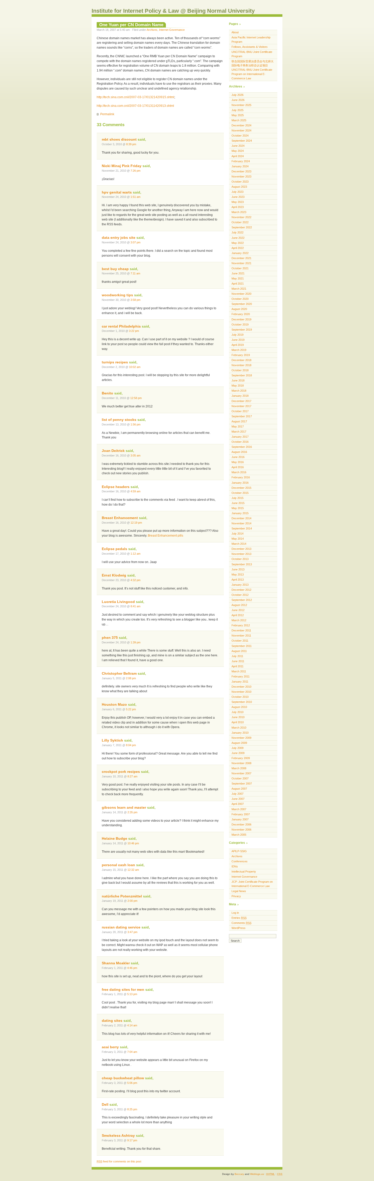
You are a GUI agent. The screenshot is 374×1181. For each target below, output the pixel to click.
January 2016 (240, 482)
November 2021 (241, 263)
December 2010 (241, 686)
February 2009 (241, 758)
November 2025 (241, 105)
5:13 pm (132, 994)
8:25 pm (132, 1109)
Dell (105, 1104)
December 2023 (241, 171)
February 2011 (241, 676)
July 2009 (237, 747)
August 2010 (239, 706)
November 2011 (241, 635)
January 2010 (240, 732)
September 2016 (242, 446)
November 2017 (241, 406)
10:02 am (134, 366)
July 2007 (237, 793)
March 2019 (239, 349)
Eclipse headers (116, 487)
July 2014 (237, 533)
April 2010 (238, 722)
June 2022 (238, 237)
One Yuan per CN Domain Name (131, 24)
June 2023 (238, 196)
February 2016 (241, 477)
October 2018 (240, 370)
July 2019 (237, 334)
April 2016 (238, 467)
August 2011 (239, 651)
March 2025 (239, 120)
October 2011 (240, 640)
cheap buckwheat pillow (123, 1078)
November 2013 (241, 553)
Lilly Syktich (112, 740)
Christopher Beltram (119, 673)
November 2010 (241, 691)
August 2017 (239, 421)
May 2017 (238, 426)
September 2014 (242, 528)
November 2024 (241, 130)
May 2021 (238, 278)
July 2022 (237, 232)
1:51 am (135, 196)
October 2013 (240, 558)
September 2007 (242, 783)
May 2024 (238, 150)
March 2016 (239, 472)
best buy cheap (115, 269)
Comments (241, 922)
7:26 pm (135, 170)
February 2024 (241, 161)
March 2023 (239, 212)
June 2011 (238, 661)
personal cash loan (118, 865)
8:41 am (135, 606)
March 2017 (239, 431)
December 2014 (241, 518)
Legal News (239, 891)
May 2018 (238, 385)
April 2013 (238, 579)
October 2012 (240, 594)
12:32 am (133, 869)
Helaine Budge (114, 838)
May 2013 (238, 574)
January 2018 (240, 395)
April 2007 (238, 803)
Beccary (239, 1174)
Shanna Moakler (116, 963)
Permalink (107, 114)
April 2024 (238, 156)
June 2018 (238, 380)
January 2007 (240, 819)
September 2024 (242, 140)
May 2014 (238, 538)
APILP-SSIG (239, 851)
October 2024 (240, 135)
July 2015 (237, 497)
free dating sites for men (123, 990)
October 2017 (240, 411)
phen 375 (110, 638)
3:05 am (135, 455)
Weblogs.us (257, 1174)
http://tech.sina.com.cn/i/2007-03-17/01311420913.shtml (135, 106)
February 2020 (241, 314)
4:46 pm (132, 967)
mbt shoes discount (119, 139)
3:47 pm (132, 932)
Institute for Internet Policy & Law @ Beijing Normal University (173, 11)
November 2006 (241, 829)
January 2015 (240, 513)
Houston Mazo (114, 704)
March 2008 (239, 768)
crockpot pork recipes (121, 772)
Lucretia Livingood (118, 602)
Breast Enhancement (120, 518)
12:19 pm (136, 522)
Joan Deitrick (113, 451)
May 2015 (238, 508)
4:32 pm (135, 580)
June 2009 (238, 753)
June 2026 (238, 99)
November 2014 (241, 523)
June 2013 (238, 569)
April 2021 (238, 283)
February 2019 (241, 355)
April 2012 (238, 615)
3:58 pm (135, 299)
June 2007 (238, 798)
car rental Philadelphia (121, 326)
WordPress (239, 927)
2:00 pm (132, 900)
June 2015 (238, 503)
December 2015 (241, 487)
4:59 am (135, 491)
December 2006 (241, 824)
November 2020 (241, 293)
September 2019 (242, 329)
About (235, 32)
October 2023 (240, 181)
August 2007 (239, 788)
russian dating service (121, 927)
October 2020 (240, 298)
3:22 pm (134, 330)
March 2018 (239, 390)
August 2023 (239, 186)
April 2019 (238, 344)
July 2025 (237, 110)
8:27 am (132, 776)
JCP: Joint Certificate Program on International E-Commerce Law (252, 884)
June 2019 (238, 339)
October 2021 (240, 268)
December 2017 (241, 401)
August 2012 (239, 605)
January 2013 (240, 584)
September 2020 (242, 303)
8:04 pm (131, 745)
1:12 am (135, 553)
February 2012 (241, 625)
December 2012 (241, 589)
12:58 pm (136, 398)
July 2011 (237, 656)
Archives (152, 29)
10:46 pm (133, 843)
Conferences (240, 861)
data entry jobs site (118, 238)
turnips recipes (115, 362)
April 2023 (238, 207)
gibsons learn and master (124, 807)
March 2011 (239, 671)
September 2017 (242, 416)
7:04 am (132, 1051)
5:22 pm (131, 709)
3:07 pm (135, 242)
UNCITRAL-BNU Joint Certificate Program (252, 54)
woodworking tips (117, 295)
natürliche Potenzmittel (122, 896)
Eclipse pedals (114, 549)
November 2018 (241, 365)
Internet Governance (172, 29)
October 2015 (240, 492)
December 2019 (241, 319)
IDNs (235, 866)
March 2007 (239, 809)
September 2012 (242, 599)
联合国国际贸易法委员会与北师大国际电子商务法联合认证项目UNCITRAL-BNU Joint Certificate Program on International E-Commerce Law (253, 70)
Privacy (236, 896)
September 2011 (242, 645)
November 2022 (241, 217)
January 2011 (240, 681)
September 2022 (242, 227)
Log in (235, 912)
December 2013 (241, 548)
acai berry (110, 1047)
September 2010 (242, 701)
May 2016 (238, 462)
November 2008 (241, 763)
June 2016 (238, 457)
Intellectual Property (244, 871)
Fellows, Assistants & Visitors (250, 46)
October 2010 (240, 696)
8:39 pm (131, 144)
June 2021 (238, 273)
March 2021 (239, 288)
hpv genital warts (117, 192)
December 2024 (241, 125)
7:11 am (135, 273)
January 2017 (240, 436)
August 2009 (239, 742)
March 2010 (239, 727)
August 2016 (239, 451)
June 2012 (238, 610)
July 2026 (237, 94)
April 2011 (237, 666)
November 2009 (241, 737)
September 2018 (242, 375)
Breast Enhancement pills (165, 535)
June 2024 (238, 145)
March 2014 (239, 543)
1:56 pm (135, 424)
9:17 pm (132, 1140)
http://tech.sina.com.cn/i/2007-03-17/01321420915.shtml (135, 97)
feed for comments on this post (119, 1161)
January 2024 (240, 166)
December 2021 (241, 258)
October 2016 (240, 441)
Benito (107, 393)
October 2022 (240, 222)
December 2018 (241, 360)
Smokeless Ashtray (118, 1136)
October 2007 (240, 778)
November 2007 (241, 773)
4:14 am (132, 1025)
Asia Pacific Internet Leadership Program (251, 39)
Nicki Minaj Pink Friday (121, 166)
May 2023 (238, 201)
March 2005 (239, 834)
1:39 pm (135, 642)
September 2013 (242, 564)
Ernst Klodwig (114, 575)
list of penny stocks (119, 420)
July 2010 (237, 712)
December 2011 (241, 630)
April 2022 (238, 247)
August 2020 (239, 309)
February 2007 (241, 814)
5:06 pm (132, 1082)
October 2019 (240, 324)
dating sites (112, 1021)
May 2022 (238, 242)
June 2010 (238, 717)
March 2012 (239, 620)
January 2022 (240, 253)
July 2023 (237, 191)
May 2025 (238, 115)
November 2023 (241, 176)
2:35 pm (132, 812)
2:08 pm (131, 678)
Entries (239, 917)
